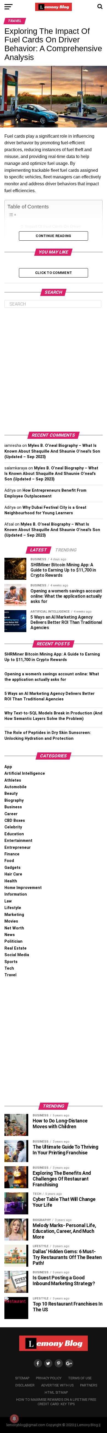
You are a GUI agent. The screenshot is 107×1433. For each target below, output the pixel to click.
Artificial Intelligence (24, 773)
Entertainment (18, 840)
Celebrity (13, 827)
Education (14, 834)
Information (15, 894)
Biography (14, 800)
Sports (11, 961)
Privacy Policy (48, 1378)
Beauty (11, 793)
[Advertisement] (53, 369)
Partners (88, 1385)
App (8, 767)
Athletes (12, 780)
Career (11, 814)
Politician (13, 941)
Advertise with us (57, 1385)
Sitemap (22, 1378)
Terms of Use (80, 1378)
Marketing (14, 914)
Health (10, 881)
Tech (9, 968)
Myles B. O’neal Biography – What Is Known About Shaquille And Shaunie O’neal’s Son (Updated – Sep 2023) (52, 451)
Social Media (16, 955)
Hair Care (13, 874)
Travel (10, 975)
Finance (11, 854)
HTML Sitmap (56, 1392)
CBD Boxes (14, 820)
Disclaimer (25, 1385)
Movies (11, 921)
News (9, 934)
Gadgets (12, 867)
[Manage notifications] (14, 1418)
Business (13, 807)
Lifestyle (12, 908)
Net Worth (14, 928)
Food (9, 860)
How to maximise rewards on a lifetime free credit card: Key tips (56, 1401)
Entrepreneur (17, 847)
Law (8, 901)
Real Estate (15, 948)
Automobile (15, 787)
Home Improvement (23, 887)
